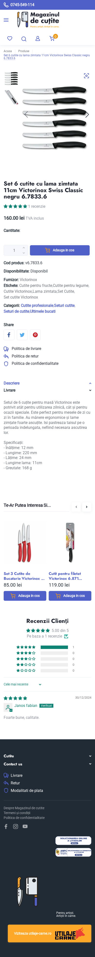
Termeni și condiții (17, 813)
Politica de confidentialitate (34, 363)
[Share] (9, 334)
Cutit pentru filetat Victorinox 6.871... (65, 576)
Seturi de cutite (16, 311)
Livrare (16, 775)
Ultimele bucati (43, 311)
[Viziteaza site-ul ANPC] (73, 853)
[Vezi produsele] (34, 20)
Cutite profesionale (37, 305)
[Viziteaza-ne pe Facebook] (6, 826)
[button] (87, 114)
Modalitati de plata (27, 790)
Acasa (8, 51)
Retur (15, 783)
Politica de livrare (26, 348)
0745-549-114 (22, 4)
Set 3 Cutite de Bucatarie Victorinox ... (24, 576)
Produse (23, 51)
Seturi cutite (64, 305)
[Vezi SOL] (73, 841)
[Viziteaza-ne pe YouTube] (25, 826)
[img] (15, 698)
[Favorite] (9, 38)
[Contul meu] (37, 38)
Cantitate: (12, 230)
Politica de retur (24, 356)
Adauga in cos (63, 250)
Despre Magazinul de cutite (24, 808)
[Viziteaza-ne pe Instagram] (15, 826)
